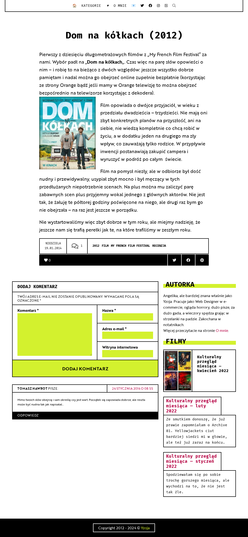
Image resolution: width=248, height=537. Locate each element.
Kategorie (95, 6)
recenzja (159, 246)
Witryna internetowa (120, 347)
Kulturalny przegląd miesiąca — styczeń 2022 (191, 461)
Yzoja (145, 527)
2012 (96, 246)
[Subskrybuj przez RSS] (166, 5)
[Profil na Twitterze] (142, 5)
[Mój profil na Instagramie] (158, 5)
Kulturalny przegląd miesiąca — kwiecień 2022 (213, 364)
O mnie (120, 6)
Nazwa (109, 310)
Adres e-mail (114, 328)
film (105, 246)
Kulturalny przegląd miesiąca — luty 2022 (191, 406)
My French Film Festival (130, 246)
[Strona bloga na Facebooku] (150, 5)
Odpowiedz (28, 415)
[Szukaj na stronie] (174, 5)
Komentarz (28, 310)
